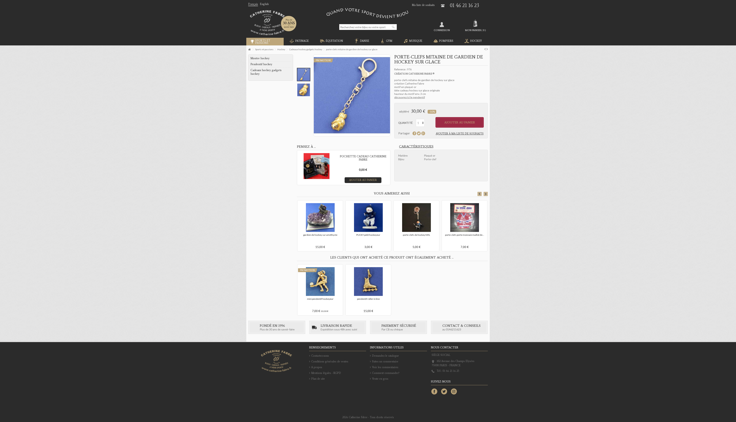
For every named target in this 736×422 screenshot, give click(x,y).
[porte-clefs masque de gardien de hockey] (416, 209)
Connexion (442, 30)
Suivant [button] (390, 95)
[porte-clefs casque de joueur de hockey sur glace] (464, 209)
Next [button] (486, 194)
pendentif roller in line (368, 298)
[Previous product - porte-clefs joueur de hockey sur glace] (485, 49)
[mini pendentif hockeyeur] (320, 281)
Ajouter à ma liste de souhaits (460, 133)
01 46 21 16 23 (464, 5)
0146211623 (453, 329)
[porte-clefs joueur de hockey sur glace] (368, 209)
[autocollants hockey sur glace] (320, 209)
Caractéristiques (416, 146)
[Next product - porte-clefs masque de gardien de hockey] (487, 49)
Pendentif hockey (261, 64)
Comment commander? (385, 373)
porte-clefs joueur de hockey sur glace (368, 217)
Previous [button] (479, 194)
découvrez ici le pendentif (409, 97)
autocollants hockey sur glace (320, 217)
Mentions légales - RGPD (326, 373)
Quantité (405, 122)
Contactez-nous (320, 355)
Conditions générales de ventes (329, 361)
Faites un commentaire (385, 361)
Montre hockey (260, 58)
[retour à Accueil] (249, 49)
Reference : (400, 69)
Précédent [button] (314, 95)
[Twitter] (444, 391)
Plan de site (318, 378)
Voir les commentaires (385, 367)
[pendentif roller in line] (368, 281)
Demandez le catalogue (385, 355)
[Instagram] (453, 391)
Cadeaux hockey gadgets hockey (266, 72)
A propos (316, 367)
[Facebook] (434, 391)
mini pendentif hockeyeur (320, 298)
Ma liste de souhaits (423, 5)
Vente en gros (380, 378)
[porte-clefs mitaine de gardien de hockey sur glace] (303, 74)
